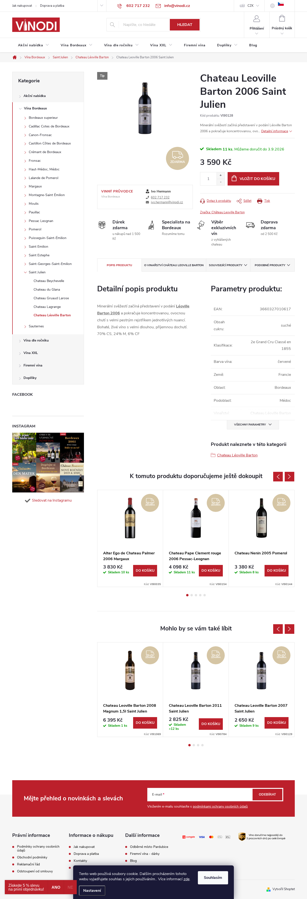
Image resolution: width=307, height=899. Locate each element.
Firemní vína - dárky (144, 854)
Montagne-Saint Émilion (47, 195)
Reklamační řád (28, 864)
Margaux (35, 186)
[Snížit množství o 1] (220, 182)
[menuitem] (33, 45)
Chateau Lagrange (47, 307)
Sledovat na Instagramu (52, 500)
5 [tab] (204, 595)
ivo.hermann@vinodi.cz (167, 202)
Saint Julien (37, 272)
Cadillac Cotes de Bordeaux (49, 126)
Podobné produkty (270, 265)
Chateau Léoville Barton (52, 315)
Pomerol (35, 229)
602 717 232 (160, 197)
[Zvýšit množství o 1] (220, 175)
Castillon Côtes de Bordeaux (50, 143)
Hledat (184, 24)
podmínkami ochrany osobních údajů (220, 806)
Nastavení (92, 890)
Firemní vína (33, 365)
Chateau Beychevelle (49, 281)
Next (289, 476)
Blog (133, 861)
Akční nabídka (35, 96)
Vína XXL (31, 353)
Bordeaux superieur (43, 117)
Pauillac (34, 212)
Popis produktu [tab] (119, 265)
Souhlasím (213, 877)
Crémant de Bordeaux (45, 152)
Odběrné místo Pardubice (149, 847)
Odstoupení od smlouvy (35, 871)
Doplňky (30, 378)
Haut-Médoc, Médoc (44, 169)
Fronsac (35, 160)
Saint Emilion (38, 246)
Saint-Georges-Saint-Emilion (50, 264)
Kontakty (80, 861)
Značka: (222, 212)
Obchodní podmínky (32, 857)
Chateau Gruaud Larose (51, 298)
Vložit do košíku (257, 178)
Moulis (34, 203)
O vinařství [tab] (174, 265)
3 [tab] (196, 595)
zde (186, 879)
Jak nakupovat (22, 6)
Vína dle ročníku (36, 340)
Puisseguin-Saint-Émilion (47, 238)
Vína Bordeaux (35, 108)
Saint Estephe (39, 255)
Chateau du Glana (47, 289)
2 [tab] (191, 595)
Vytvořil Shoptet (283, 889)
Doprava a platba (52, 6)
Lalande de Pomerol (43, 178)
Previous (278, 476)
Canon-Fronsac (40, 135)
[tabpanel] (130, 538)
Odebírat (267, 794)
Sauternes (36, 326)
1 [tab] (187, 595)
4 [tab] (200, 595)
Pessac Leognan (41, 221)
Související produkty (225, 265)
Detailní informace (274, 131)
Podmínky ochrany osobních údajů (38, 848)
